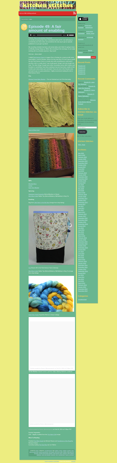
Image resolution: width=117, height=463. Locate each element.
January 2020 (82, 159)
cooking (65, 450)
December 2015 (82, 241)
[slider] (71, 35)
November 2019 (82, 163)
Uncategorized (48, 450)
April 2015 (81, 257)
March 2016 (81, 236)
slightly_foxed (90, 33)
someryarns (88, 25)
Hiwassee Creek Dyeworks (36, 194)
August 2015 (81, 249)
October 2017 (82, 200)
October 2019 (82, 165)
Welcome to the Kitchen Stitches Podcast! (87, 102)
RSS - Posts (81, 144)
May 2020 (81, 153)
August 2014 (81, 273)
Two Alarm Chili (52, 434)
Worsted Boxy (33, 184)
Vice (30, 268)
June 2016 (81, 230)
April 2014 (81, 281)
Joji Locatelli (51, 452)
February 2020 (82, 157)
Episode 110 (81, 73)
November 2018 (82, 179)
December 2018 (82, 177)
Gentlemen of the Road (64, 441)
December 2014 (82, 265)
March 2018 (81, 192)
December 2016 (82, 218)
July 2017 (81, 206)
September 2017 (83, 202)
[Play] (31, 35)
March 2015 (81, 259)
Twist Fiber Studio (34, 314)
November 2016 (82, 220)
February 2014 (82, 285)
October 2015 (82, 245)
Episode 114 (81, 66)
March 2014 (81, 283)
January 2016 (82, 239)
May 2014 (81, 279)
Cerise (30, 185)
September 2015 (83, 247)
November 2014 (82, 267)
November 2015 (82, 243)
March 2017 (81, 212)
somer (36, 450)
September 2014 (83, 271)
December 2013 (82, 289)
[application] (52, 35)
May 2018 (81, 188)
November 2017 (82, 198)
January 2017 (82, 216)
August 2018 (81, 182)
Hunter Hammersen (43, 452)
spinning (53, 455)
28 (24, 26)
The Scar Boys (43, 445)
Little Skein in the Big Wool (42, 202)
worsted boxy (61, 455)
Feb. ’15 (24, 28)
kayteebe (80, 27)
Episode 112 (81, 70)
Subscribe (82, 132)
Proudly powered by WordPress (52, 461)
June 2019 (81, 169)
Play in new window (39, 38)
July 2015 (81, 251)
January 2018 (82, 196)
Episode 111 (81, 71)
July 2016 (81, 228)
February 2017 (82, 214)
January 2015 (82, 263)
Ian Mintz (73, 461)
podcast (65, 453)
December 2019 (82, 161)
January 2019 (82, 175)
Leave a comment (69, 455)
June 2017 (81, 208)
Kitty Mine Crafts (33, 196)
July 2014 (81, 275)
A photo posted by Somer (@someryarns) (42, 368)
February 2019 (82, 173)
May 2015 (81, 255)
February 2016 (82, 238)
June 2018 (81, 186)
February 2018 (82, 194)
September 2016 (83, 224)
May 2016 (81, 232)
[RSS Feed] (74, 13)
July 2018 (81, 184)
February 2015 (82, 261)
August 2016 (81, 226)
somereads (90, 37)
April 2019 (81, 171)
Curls (72, 450)
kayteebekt (81, 33)
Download (49, 38)
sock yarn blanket (46, 455)
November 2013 (82, 291)
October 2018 (82, 180)
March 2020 (81, 155)
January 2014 (82, 287)
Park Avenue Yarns (38, 57)
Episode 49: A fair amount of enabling (47, 28)
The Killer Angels (39, 441)
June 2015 (81, 253)
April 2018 (81, 190)
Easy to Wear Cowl (34, 130)
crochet (69, 450)
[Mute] (68, 35)
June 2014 (81, 277)
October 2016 (82, 222)
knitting (65, 452)
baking (56, 450)
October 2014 (82, 269)
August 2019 (81, 167)
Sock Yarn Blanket (34, 187)
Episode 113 (81, 68)
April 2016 (81, 234)
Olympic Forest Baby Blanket (37, 79)
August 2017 (81, 204)
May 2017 (81, 210)
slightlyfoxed (89, 27)
